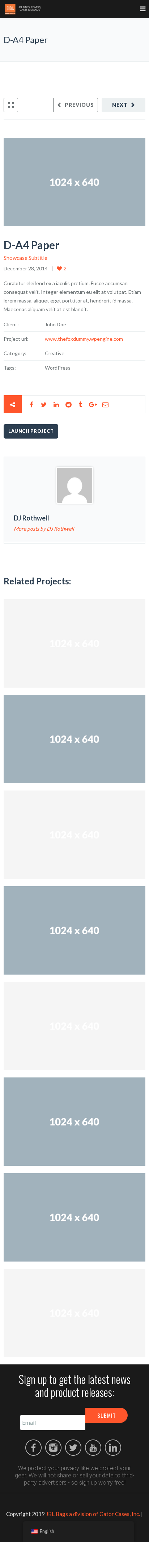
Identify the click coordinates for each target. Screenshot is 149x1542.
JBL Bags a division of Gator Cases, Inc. (93, 1514)
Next (120, 105)
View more (74, 643)
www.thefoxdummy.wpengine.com (84, 339)
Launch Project (31, 431)
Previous (79, 105)
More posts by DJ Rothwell (44, 529)
